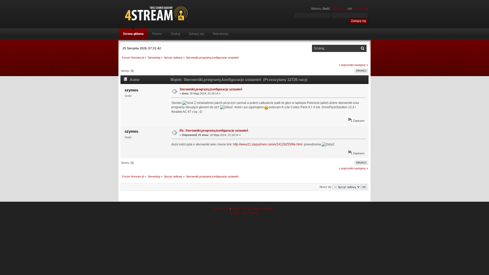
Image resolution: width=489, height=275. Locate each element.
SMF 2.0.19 (221, 209)
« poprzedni (346, 64)
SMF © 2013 (240, 209)
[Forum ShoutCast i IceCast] (179, 13)
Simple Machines (262, 209)
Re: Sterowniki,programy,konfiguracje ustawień (214, 130)
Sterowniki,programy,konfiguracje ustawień (211, 89)
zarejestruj (360, 8)
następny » (361, 64)
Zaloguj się (339, 8)
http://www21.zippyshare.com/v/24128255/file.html (267, 144)
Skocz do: (325, 186)
